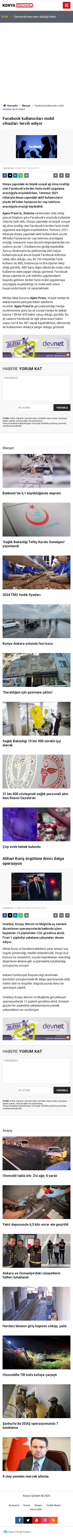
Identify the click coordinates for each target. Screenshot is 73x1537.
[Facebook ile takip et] (19, 1520)
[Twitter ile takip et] (28, 1520)
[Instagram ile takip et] (45, 1520)
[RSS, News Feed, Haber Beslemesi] (53, 1520)
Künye (26, 1505)
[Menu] (67, 5)
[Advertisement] (36, 60)
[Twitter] (10, 175)
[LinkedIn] (15, 175)
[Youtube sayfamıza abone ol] (36, 1520)
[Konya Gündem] (18, 5)
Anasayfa (12, 105)
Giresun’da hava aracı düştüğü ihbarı (35, 16)
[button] (55, 175)
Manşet (26, 105)
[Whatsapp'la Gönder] (20, 175)
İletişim (38, 1505)
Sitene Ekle (36, 1509)
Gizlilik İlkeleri (54, 1505)
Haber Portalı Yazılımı (19, 1532)
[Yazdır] (26, 175)
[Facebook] (5, 175)
